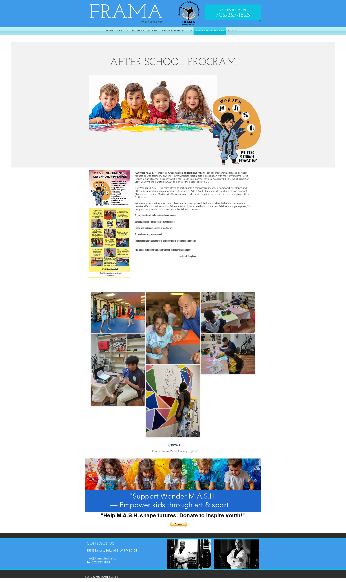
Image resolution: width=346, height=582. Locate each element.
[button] (178, 524)
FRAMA (126, 13)
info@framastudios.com (103, 558)
